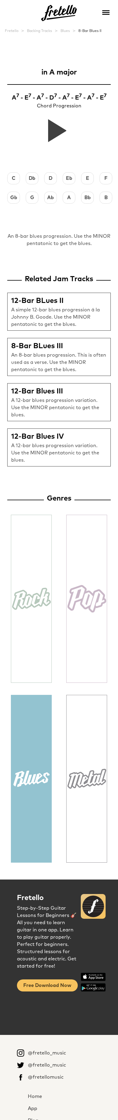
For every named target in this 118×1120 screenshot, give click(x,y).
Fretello (11, 31)
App (32, 1108)
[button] (106, 12)
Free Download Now (47, 985)
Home (35, 1096)
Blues (65, 31)
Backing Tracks (39, 31)
